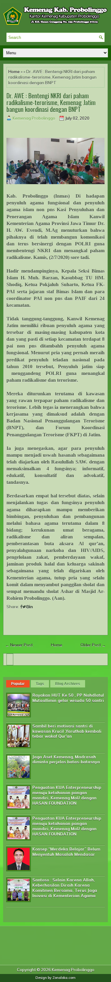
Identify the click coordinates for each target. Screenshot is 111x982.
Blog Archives (67, 684)
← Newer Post (19, 644)
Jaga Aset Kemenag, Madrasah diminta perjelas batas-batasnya (66, 759)
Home (14, 71)
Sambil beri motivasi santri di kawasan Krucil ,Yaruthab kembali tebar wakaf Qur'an (66, 731)
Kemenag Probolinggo (73, 969)
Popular (18, 684)
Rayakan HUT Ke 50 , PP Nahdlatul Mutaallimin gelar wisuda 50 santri (68, 698)
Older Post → (93, 644)
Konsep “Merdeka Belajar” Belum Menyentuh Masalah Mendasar (66, 852)
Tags (40, 684)
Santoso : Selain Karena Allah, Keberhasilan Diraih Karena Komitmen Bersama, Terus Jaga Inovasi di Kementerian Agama (64, 887)
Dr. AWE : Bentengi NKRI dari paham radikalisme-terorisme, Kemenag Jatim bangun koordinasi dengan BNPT (51, 102)
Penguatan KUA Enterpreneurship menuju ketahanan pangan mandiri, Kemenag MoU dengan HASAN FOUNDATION (66, 795)
